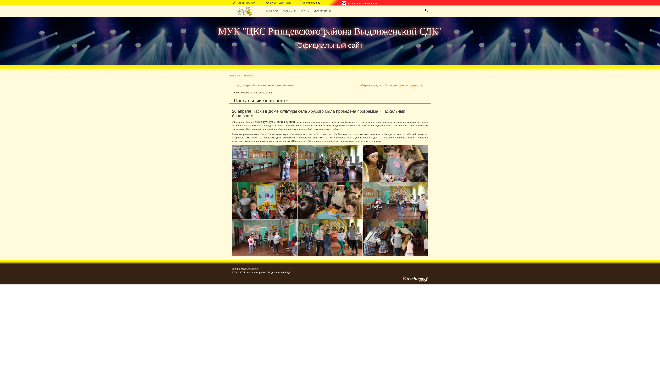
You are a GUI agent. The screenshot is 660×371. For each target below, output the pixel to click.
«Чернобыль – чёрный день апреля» (268, 85)
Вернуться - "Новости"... (242, 75)
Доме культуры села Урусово (275, 122)
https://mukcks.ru (250, 269)
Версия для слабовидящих (361, 3)
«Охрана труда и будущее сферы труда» (389, 85)
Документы (322, 10)
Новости (289, 10)
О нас (305, 10)
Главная (272, 10)
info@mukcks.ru (311, 2)
